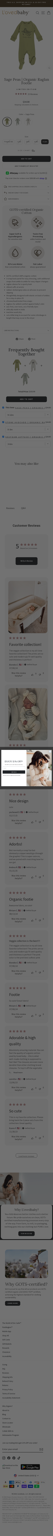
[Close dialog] (50, 751)
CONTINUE (13, 771)
